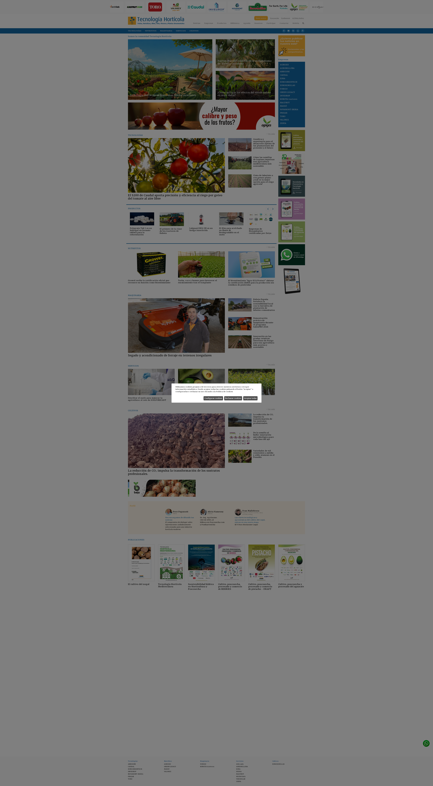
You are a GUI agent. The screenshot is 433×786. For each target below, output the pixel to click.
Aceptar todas (250, 398)
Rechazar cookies (233, 398)
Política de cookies (224, 392)
